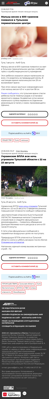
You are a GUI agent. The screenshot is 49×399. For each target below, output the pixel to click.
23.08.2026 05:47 (7, 151)
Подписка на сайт (11, 318)
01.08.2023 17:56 (7, 9)
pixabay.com (18, 59)
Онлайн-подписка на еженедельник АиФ (22, 314)
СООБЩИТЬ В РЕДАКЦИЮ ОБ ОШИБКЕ (19, 326)
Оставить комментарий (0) (24, 123)
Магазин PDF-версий (12, 311)
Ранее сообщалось (10, 93)
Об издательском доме (13, 308)
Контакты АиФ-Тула (31, 318)
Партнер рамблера (21, 388)
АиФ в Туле (19, 198)
